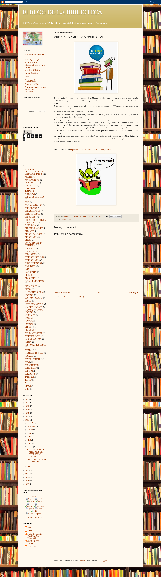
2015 (27, 420)
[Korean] (39, 508)
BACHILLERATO (31, 183)
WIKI (27, 389)
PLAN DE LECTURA (33, 339)
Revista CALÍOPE (31, 73)
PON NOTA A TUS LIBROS (35, 345)
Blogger (103, 560)
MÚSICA (28, 318)
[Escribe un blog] (113, 216)
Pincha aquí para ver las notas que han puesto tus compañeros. (35, 89)
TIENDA (28, 383)
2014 (27, 470)
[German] (31, 501)
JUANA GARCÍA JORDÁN (33, 542)
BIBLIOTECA (30, 186)
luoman (82, 560)
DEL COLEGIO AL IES (34, 228)
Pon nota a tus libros (32, 84)
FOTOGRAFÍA (30, 272)
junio (30, 433)
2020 (27, 402)
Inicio (98, 292)
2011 (27, 480)
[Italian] (30, 504)
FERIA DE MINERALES (34, 257)
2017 (27, 413)
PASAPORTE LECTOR (33, 333)
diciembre (31, 423)
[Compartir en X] (115, 216)
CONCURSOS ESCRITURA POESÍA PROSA (35, 221)
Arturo (29, 531)
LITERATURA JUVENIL (34, 304)
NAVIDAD (29, 321)
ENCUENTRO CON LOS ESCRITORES (34, 244)
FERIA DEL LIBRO (32, 260)
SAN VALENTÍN (31, 365)
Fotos (27, 76)
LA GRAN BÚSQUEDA (34, 292)
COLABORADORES (32, 211)
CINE (27, 202)
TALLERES (29, 377)
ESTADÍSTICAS (31, 251)
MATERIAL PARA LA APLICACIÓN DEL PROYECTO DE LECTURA (35, 453)
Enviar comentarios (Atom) (74, 297)
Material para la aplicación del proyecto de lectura (35, 61)
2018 (27, 409)
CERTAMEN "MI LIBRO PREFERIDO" (36, 460)
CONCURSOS (66, 220)
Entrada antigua (132, 292)
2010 (27, 484)
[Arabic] (34, 511)
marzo (30, 443)
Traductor (34, 496)
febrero (30, 447)
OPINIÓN (28, 327)
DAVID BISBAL (31, 225)
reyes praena (31, 546)
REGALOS (29, 356)
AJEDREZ (29, 177)
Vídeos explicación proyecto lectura (35, 66)
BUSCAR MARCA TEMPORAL (31, 190)
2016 (27, 416)
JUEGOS (28, 289)
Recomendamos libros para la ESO (35, 55)
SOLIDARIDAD (31, 368)
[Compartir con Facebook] (118, 216)
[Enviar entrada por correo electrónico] (106, 216)
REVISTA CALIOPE (32, 359)
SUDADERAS (30, 374)
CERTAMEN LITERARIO (34, 197)
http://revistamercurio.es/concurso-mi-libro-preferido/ (91, 149)
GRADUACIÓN (30, 278)
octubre (30, 429)
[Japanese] (30, 508)
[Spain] (39, 501)
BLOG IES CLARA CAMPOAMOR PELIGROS (34, 536)
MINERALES (30, 315)
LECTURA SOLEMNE (33, 298)
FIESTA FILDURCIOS (33, 263)
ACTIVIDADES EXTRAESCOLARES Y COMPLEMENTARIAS (34, 171)
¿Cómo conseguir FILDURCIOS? (31, 80)
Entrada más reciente (62, 292)
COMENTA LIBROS (32, 214)
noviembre (32, 426)
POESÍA (28, 342)
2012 (27, 477)
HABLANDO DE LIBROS (34, 281)
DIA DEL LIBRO (31, 237)
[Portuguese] (39, 506)
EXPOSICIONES (31, 254)
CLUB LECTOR (31, 208)
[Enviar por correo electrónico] (110, 216)
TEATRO (28, 380)
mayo (30, 436)
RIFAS (27, 362)
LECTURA (29, 295)
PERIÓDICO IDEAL (32, 336)
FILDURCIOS (30, 266)
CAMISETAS (30, 194)
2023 (27, 399)
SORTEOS (29, 371)
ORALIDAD (29, 330)
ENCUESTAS (30, 248)
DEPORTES (29, 231)
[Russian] (29, 506)
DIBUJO (28, 240)
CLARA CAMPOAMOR (34, 205)
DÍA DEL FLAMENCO (33, 234)
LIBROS (28, 301)
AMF (29, 527)
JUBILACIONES (31, 286)
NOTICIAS (29, 324)
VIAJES (28, 386)
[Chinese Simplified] (34, 513)
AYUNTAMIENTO (32, 180)
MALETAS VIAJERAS (33, 307)
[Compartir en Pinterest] (120, 216)
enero (30, 466)
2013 (27, 474)
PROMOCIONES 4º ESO (34, 353)
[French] (39, 499)
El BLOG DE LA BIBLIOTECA (62, 12)
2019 (27, 406)
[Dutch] (38, 504)
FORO (27, 269)
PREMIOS (29, 350)
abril (29, 440)
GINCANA (29, 275)
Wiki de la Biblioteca (32, 70)
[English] (30, 499)
